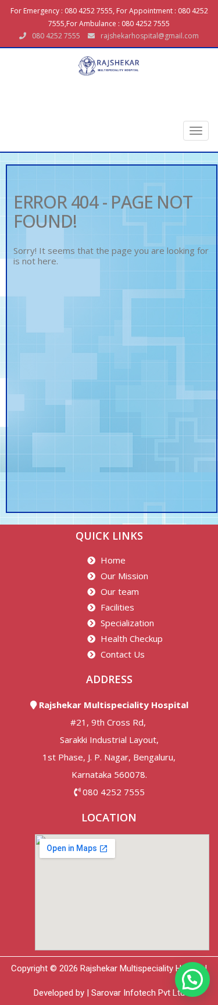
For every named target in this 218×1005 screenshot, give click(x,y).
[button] (192, 979)
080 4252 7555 (114, 792)
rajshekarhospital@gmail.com (150, 36)
